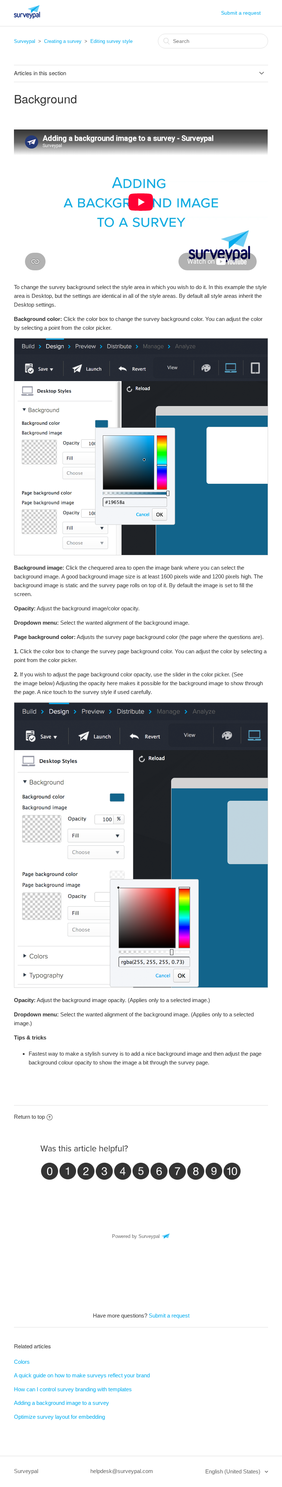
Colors (22, 1362)
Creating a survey (63, 41)
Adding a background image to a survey (61, 1403)
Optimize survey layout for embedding (59, 1417)
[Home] (27, 17)
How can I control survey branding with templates (73, 1389)
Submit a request (241, 13)
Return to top (29, 1117)
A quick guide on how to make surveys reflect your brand (82, 1375)
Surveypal (24, 41)
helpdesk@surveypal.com (121, 1471)
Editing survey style (111, 41)
